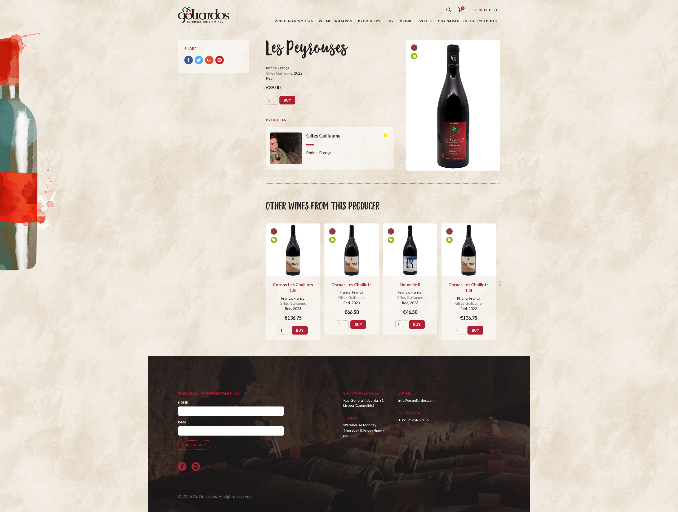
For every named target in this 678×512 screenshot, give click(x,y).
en (480, 9)
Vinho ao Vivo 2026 (294, 21)
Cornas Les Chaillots (351, 284)
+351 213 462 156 (413, 420)
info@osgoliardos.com (416, 400)
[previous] (262, 283)
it (495, 9)
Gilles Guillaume (279, 73)
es (485, 9)
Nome (183, 402)
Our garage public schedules (467, 21)
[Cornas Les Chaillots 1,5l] (293, 249)
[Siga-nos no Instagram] (195, 466)
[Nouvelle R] (410, 249)
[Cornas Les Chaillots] (351, 249)
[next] (499, 283)
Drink (405, 21)
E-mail (183, 422)
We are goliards (335, 21)
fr (491, 9)
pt (475, 9)
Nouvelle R (410, 284)
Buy (390, 21)
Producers (369, 21)
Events (424, 21)
